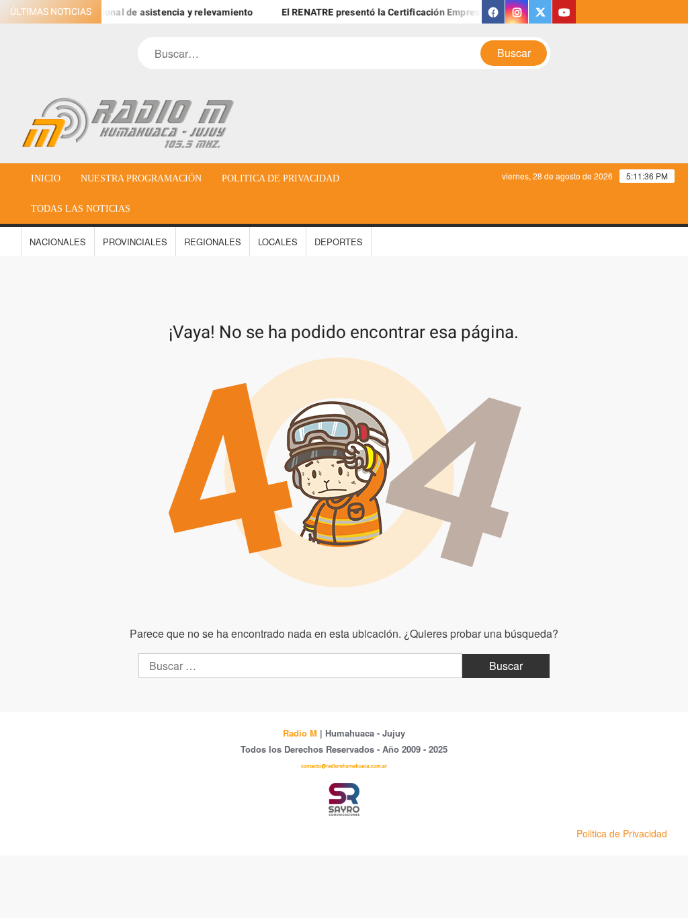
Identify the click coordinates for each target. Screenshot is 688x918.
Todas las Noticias (80, 209)
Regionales (212, 241)
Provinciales (135, 241)
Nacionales (58, 241)
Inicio (45, 178)
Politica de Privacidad (280, 178)
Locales (278, 241)
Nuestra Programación (141, 178)
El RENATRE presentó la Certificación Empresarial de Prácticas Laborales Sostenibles (461, 12)
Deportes (338, 241)
